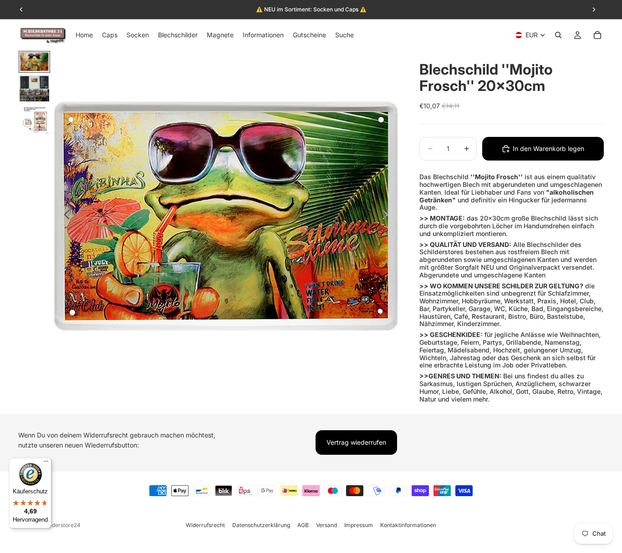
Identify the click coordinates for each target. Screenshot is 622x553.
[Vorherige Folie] (64, 216)
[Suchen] (558, 35)
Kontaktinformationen (408, 525)
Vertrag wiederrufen (356, 442)
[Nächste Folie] (387, 216)
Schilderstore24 (60, 525)
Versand (326, 525)
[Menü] (46, 463)
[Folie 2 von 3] (34, 88)
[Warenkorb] (597, 35)
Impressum (358, 525)
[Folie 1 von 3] (34, 61)
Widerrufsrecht (205, 525)
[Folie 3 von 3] (34, 119)
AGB (303, 525)
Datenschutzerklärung (261, 525)
